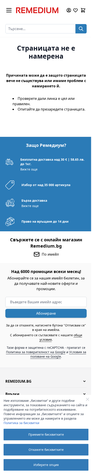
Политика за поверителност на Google (35, 352)
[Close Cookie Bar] (87, 399)
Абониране (46, 313)
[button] (46, 381)
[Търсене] (81, 28)
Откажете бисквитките (46, 449)
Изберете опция (46, 465)
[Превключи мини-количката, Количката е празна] (83, 10)
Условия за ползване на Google (58, 354)
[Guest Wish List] (75, 10)
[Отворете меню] (9, 10)
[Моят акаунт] (68, 10)
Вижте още (29, 169)
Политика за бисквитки (21, 423)
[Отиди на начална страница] (39, 10)
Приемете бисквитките (46, 434)
